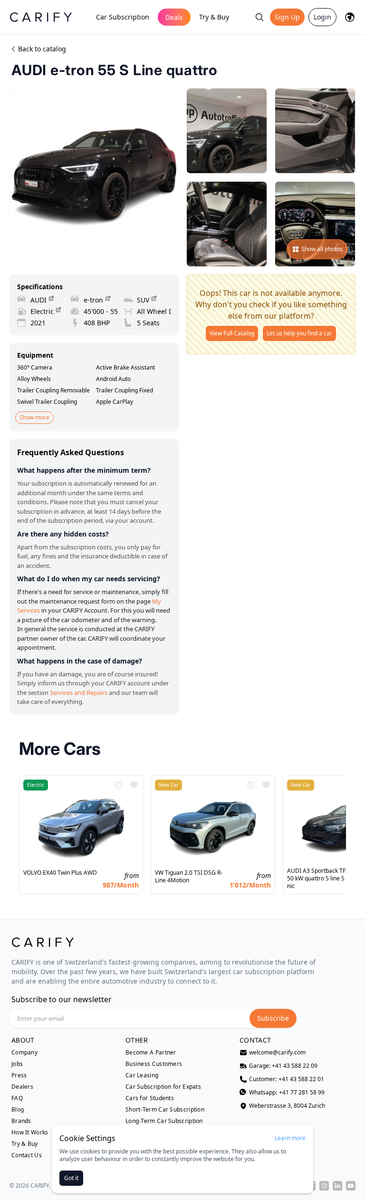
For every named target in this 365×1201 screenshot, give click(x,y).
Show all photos (322, 249)
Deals (174, 17)
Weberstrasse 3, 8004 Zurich (287, 1106)
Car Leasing (141, 1075)
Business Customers (153, 1064)
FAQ (17, 1098)
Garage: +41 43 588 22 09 (283, 1066)
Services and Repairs (78, 692)
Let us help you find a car (299, 333)
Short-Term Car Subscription (164, 1109)
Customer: (286, 1079)
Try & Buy (214, 16)
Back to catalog (42, 48)
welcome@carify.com (277, 1052)
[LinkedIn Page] (337, 1186)
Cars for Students (149, 1098)
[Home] (41, 17)
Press (19, 1075)
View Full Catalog (232, 333)
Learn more (290, 1138)
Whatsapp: (287, 1092)
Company (24, 1052)
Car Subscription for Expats (163, 1087)
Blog (17, 1109)
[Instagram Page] (324, 1186)
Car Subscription (122, 16)
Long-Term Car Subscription (164, 1121)
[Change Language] (349, 17)
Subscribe (273, 1018)
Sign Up (287, 16)
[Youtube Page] (350, 1186)
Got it (71, 1178)
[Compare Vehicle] (119, 785)
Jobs (17, 1064)
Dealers (22, 1087)
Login (322, 16)
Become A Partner (150, 1052)
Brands (21, 1121)
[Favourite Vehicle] (134, 785)
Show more (34, 417)
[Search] (259, 17)
